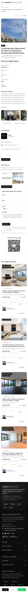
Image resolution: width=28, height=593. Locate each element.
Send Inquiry (6, 224)
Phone (3, 206)
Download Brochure (6, 186)
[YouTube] (5, 533)
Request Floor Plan (20, 123)
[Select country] (4, 208)
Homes (6, 504)
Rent (6, 7)
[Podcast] (13, 533)
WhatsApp (21, 589)
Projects (13, 504)
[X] (10, 533)
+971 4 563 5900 (7, 524)
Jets (5, 507)
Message (4, 212)
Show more (4, 107)
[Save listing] (25, 266)
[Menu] (2, 2)
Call (13, 589)
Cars (19, 504)
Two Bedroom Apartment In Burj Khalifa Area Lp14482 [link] (12, 10)
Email (3, 200)
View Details (21, 313)
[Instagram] (8, 533)
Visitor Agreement (21, 233)
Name (3, 195)
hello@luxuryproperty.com (10, 526)
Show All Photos (7, 123)
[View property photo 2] (10, 115)
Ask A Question (5, 159)
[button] (14, 30)
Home (2, 7)
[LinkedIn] (3, 533)
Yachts (11, 507)
